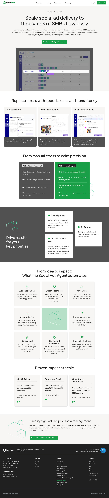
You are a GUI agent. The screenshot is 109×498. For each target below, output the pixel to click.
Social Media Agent (62, 473)
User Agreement (94, 493)
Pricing (49, 3)
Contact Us (92, 464)
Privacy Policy (102, 493)
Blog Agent (59, 485)
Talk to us (101, 3)
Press (90, 468)
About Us (91, 461)
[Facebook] (96, 480)
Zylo (36, 464)
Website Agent (60, 471)
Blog (90, 466)
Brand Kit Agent (60, 468)
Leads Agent (59, 461)
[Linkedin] (90, 480)
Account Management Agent (64, 478)
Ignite (37, 461)
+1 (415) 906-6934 (8, 465)
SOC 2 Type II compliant (92, 449)
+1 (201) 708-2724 (8, 474)
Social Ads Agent (61, 480)
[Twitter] (93, 480)
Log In (93, 3)
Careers (91, 471)
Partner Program (93, 473)
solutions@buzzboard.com (10, 467)
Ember (37, 466)
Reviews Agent (60, 475)
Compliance (92, 475)
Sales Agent (59, 464)
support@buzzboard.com (10, 476)
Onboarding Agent (61, 466)
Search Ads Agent (61, 482)
